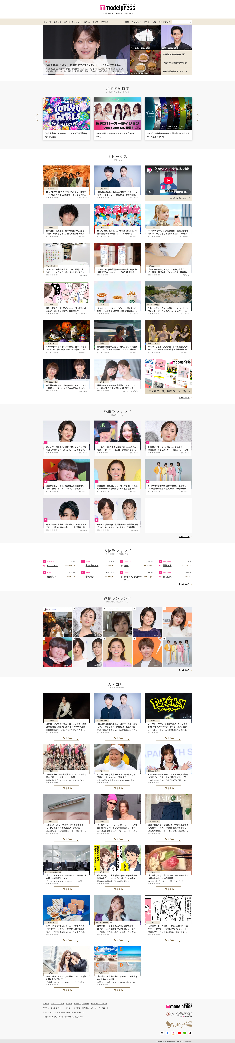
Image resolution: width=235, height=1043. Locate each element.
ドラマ (147, 22)
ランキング (136, 22)
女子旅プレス (164, 22)
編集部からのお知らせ (99, 1003)
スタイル (57, 22)
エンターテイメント (72, 22)
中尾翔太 (90, 576)
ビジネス (105, 22)
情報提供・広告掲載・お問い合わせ (87, 1008)
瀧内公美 (167, 576)
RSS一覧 (105, 1008)
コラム (87, 22)
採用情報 (85, 1003)
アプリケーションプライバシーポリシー (57, 1008)
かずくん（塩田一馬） (133, 578)
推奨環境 (77, 1003)
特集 (127, 22)
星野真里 (167, 565)
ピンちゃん (52, 565)
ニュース (47, 22)
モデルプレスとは (57, 1003)
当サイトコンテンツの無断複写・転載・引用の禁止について (65, 1012)
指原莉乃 (51, 576)
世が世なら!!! (92, 565)
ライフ (95, 22)
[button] (198, 117)
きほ (126, 565)
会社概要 (46, 1003)
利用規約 (69, 1003)
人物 (154, 22)
